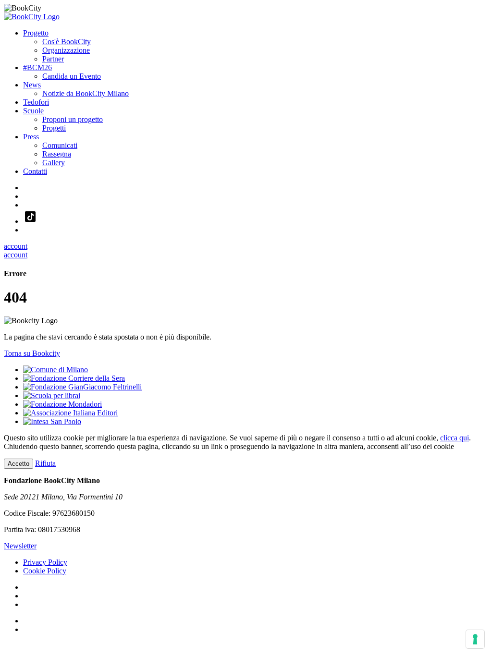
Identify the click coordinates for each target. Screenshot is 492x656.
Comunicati (59, 145)
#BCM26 (37, 67)
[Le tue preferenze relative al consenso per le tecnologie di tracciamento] (475, 639)
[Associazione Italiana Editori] (70, 413)
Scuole (33, 111)
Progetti (54, 128)
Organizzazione (66, 50)
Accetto (18, 463)
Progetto (36, 33)
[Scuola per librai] (51, 395)
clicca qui (454, 438)
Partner (53, 59)
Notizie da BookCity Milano (85, 93)
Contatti (35, 171)
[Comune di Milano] (55, 369)
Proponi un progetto (72, 119)
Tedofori (36, 102)
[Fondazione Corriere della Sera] (74, 378)
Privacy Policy (45, 562)
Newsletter (20, 546)
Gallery (53, 162)
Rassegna (56, 154)
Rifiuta (45, 463)
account (15, 246)
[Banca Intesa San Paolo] (52, 421)
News (32, 85)
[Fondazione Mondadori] (62, 404)
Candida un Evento (71, 76)
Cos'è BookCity (66, 41)
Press (31, 137)
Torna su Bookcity (32, 353)
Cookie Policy (44, 571)
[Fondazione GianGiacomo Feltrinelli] (82, 387)
